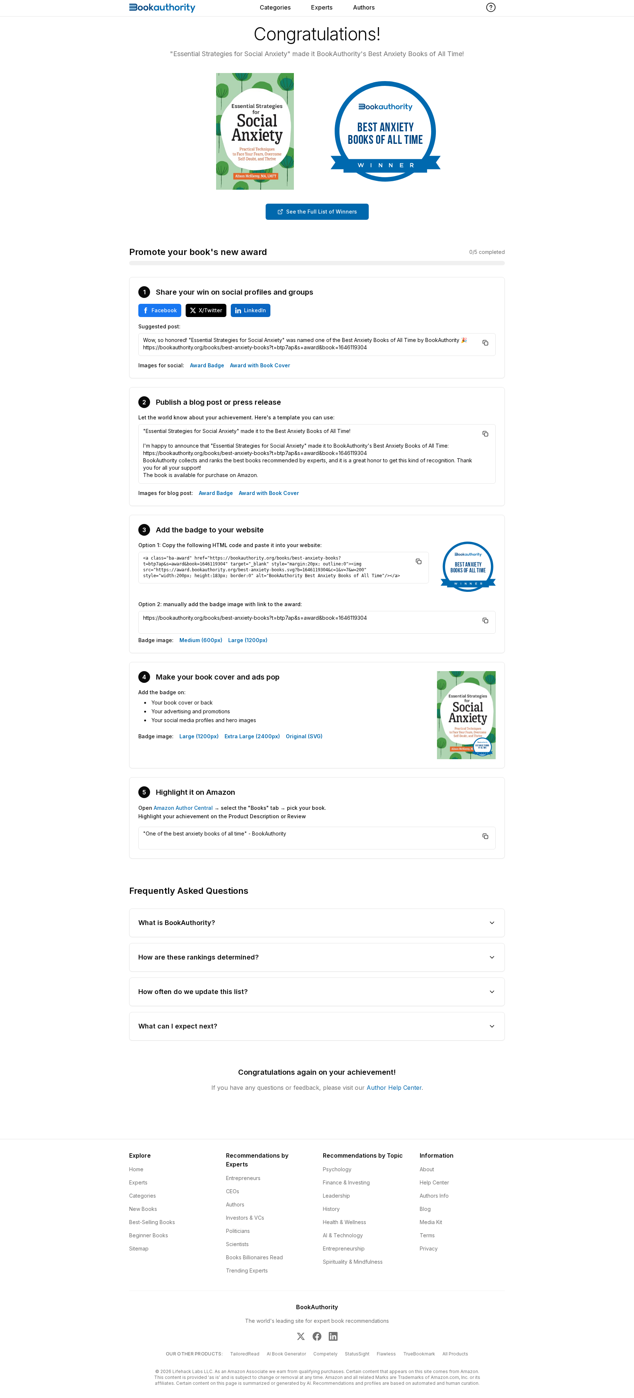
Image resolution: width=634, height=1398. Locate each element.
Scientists (237, 1244)
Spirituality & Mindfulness (353, 1262)
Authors (364, 7)
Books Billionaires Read (254, 1257)
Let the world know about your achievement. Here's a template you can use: (236, 417)
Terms (427, 1235)
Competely (325, 1354)
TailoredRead (244, 1354)
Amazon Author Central (183, 808)
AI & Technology (343, 1235)
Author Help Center (394, 1087)
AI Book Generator (286, 1354)
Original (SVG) (304, 736)
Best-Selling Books (152, 1222)
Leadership (336, 1196)
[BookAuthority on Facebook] (317, 1336)
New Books (143, 1209)
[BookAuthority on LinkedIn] (333, 1336)
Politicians (238, 1231)
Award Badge (207, 365)
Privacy (429, 1248)
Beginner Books (148, 1235)
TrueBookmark (419, 1354)
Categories (275, 7)
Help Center (434, 1182)
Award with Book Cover (260, 365)
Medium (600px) (200, 640)
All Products (455, 1354)
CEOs (232, 1191)
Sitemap (139, 1248)
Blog (425, 1209)
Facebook (164, 310)
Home (136, 1169)
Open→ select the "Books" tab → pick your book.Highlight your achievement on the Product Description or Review (232, 812)
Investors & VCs (245, 1218)
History (331, 1209)
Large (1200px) (247, 640)
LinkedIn (255, 310)
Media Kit (431, 1222)
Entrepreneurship (344, 1248)
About (427, 1169)
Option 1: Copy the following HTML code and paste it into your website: (230, 545)
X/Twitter (210, 310)
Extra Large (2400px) (252, 736)
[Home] (162, 8)
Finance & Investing (346, 1182)
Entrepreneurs (243, 1178)
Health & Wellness (344, 1222)
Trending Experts (247, 1270)
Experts (321, 7)
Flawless (386, 1354)
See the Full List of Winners (321, 211)
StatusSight (357, 1354)
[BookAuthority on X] (300, 1336)
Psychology (337, 1169)
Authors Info (434, 1196)
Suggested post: (159, 326)
